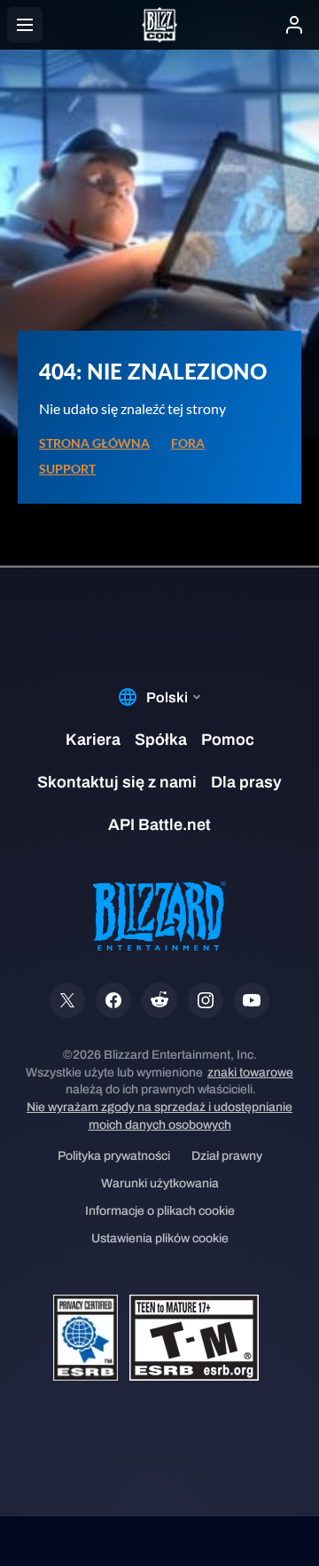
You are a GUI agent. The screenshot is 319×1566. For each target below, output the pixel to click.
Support (67, 469)
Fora (188, 443)
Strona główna (94, 443)
